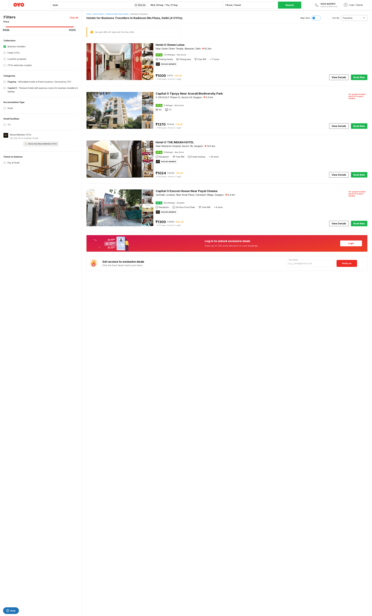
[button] (74, 17)
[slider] (4, 27)
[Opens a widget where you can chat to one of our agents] (11, 611)
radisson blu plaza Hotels (117, 14)
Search (289, 5)
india (88, 14)
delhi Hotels (98, 14)
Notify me (347, 263)
